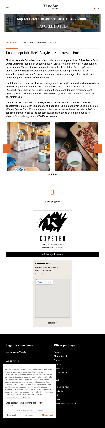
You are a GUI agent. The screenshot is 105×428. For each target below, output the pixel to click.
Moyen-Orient (60, 356)
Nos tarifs (58, 391)
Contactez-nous (61, 387)
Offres (52, 43)
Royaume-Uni (60, 373)
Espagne (58, 360)
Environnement (38, 43)
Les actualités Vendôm (16, 352)
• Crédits (72, 404)
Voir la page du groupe (52, 254)
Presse (57, 399)
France (57, 352)
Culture (24, 43)
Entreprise (12, 43)
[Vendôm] (51, 6)
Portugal (58, 364)
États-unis (59, 369)
